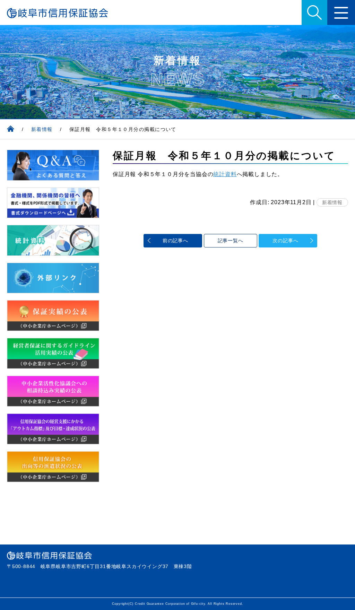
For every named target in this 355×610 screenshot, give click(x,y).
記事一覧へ (230, 240)
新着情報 (332, 202)
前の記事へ (175, 240)
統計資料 (224, 174)
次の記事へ (285, 240)
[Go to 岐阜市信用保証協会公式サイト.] (10, 129)
